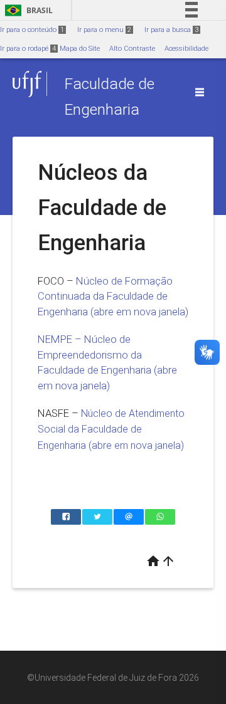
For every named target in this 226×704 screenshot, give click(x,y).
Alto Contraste (132, 49)
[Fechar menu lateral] (199, 92)
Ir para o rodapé (28, 49)
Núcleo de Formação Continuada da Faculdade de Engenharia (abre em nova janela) (113, 296)
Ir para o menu (104, 30)
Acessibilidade (186, 49)
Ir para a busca (171, 30)
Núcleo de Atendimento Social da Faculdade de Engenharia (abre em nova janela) (111, 429)
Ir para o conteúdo (32, 30)
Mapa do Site (80, 49)
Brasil (26, 10)
